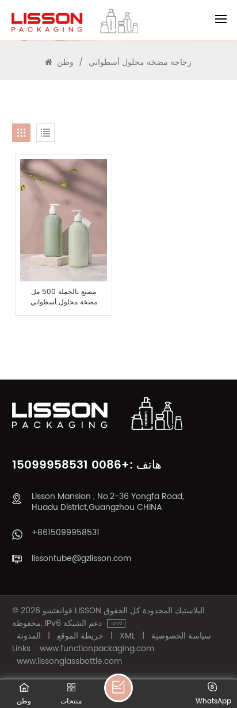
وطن (65, 62)
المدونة (29, 636)
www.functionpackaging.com (97, 649)
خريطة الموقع (80, 636)
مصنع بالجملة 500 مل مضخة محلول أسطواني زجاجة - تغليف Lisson (63, 297)
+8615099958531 (66, 532)
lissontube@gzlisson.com (81, 558)
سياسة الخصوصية (181, 636)
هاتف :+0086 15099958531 (87, 465)
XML (127, 636)
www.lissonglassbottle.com (69, 661)
